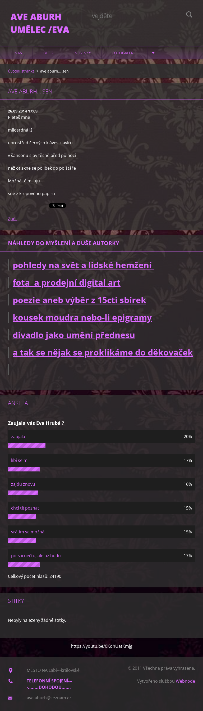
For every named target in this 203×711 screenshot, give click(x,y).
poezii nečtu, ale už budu (36, 556)
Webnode (185, 681)
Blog (48, 52)
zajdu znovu (23, 484)
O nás (16, 52)
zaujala (18, 436)
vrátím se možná (27, 532)
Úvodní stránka (21, 71)
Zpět (12, 219)
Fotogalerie (124, 52)
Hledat (189, 15)
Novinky (83, 52)
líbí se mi (20, 460)
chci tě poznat (25, 508)
